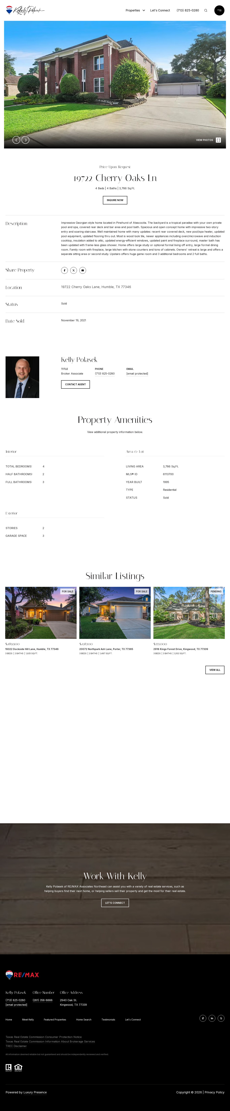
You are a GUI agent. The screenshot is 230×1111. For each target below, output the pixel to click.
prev (16, 140)
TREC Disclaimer (16, 1046)
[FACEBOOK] (203, 1018)
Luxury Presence (35, 1092)
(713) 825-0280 (188, 10)
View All (214, 669)
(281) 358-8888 (43, 1000)
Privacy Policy (214, 1092)
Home (9, 1019)
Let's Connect (133, 1019)
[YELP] (221, 1018)
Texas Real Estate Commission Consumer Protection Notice (44, 1037)
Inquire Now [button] (115, 200)
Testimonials (108, 1019)
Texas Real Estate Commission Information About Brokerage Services (50, 1041)
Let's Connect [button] (115, 902)
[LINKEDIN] (212, 1018)
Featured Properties (55, 1019)
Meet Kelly (28, 1019)
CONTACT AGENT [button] (75, 384)
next (25, 140)
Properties (133, 10)
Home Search (83, 1019)
